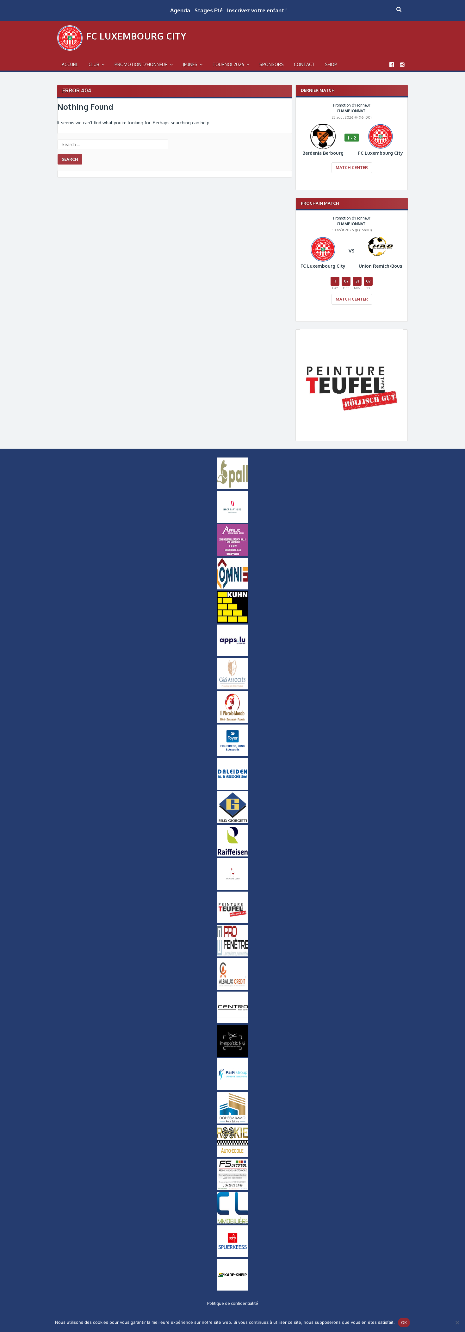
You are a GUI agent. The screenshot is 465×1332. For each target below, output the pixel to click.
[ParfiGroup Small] (232, 1088)
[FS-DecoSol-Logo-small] (232, 1188)
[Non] (457, 1322)
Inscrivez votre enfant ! (257, 10)
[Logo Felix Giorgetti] (232, 821)
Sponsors (271, 64)
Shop (331, 64)
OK (404, 1322)
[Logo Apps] (232, 654)
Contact (304, 64)
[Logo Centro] (232, 1021)
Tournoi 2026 (228, 64)
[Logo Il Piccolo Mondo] (232, 721)
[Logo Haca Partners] (232, 521)
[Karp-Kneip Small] (232, 1289)
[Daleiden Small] (232, 788)
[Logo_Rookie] (232, 1155)
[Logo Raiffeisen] (232, 854)
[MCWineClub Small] (232, 888)
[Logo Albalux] (232, 988)
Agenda (180, 10)
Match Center (352, 167)
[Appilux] (232, 554)
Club (94, 64)
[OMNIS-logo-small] (232, 587)
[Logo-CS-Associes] (232, 687)
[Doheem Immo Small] (232, 1121)
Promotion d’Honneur (141, 64)
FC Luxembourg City (136, 36)
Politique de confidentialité (232, 1303)
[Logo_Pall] (232, 487)
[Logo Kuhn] (232, 621)
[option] (351, 142)
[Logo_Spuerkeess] (232, 1255)
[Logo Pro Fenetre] (232, 954)
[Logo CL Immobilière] (232, 1221)
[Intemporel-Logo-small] (232, 1055)
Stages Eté (209, 10)
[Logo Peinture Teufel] (351, 430)
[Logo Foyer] (232, 754)
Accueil (70, 64)
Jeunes (190, 64)
